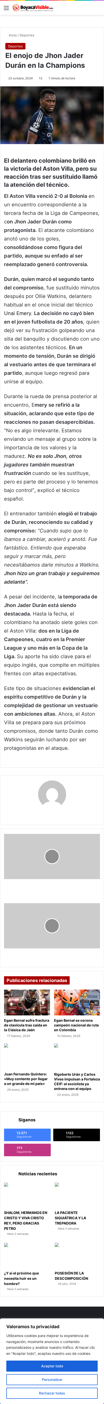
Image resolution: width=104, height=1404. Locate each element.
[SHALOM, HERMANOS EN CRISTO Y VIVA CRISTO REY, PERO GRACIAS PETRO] (26, 1195)
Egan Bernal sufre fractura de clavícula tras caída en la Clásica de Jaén (26, 1025)
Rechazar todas (52, 1393)
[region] (52, 1361)
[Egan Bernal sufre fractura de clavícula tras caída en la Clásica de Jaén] (27, 1002)
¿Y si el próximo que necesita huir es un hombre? (21, 1278)
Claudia (52, 814)
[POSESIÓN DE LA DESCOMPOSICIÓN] (77, 1255)
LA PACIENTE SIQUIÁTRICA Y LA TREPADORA (70, 1217)
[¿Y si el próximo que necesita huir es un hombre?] (26, 1255)
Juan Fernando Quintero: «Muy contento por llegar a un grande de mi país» (26, 1079)
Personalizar (52, 1379)
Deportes (27, 35)
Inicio (12, 35)
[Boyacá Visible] (33, 7)
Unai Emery (17, 313)
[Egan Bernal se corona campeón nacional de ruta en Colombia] (77, 1002)
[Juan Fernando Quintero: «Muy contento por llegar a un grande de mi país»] (27, 1056)
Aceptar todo (52, 1366)
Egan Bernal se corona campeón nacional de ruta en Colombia (76, 1025)
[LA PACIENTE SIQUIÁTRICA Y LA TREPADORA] (77, 1195)
